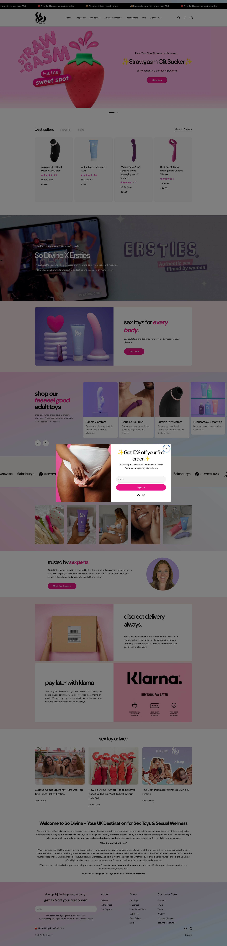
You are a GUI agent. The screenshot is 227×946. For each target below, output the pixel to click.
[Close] (166, 448)
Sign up (141, 487)
